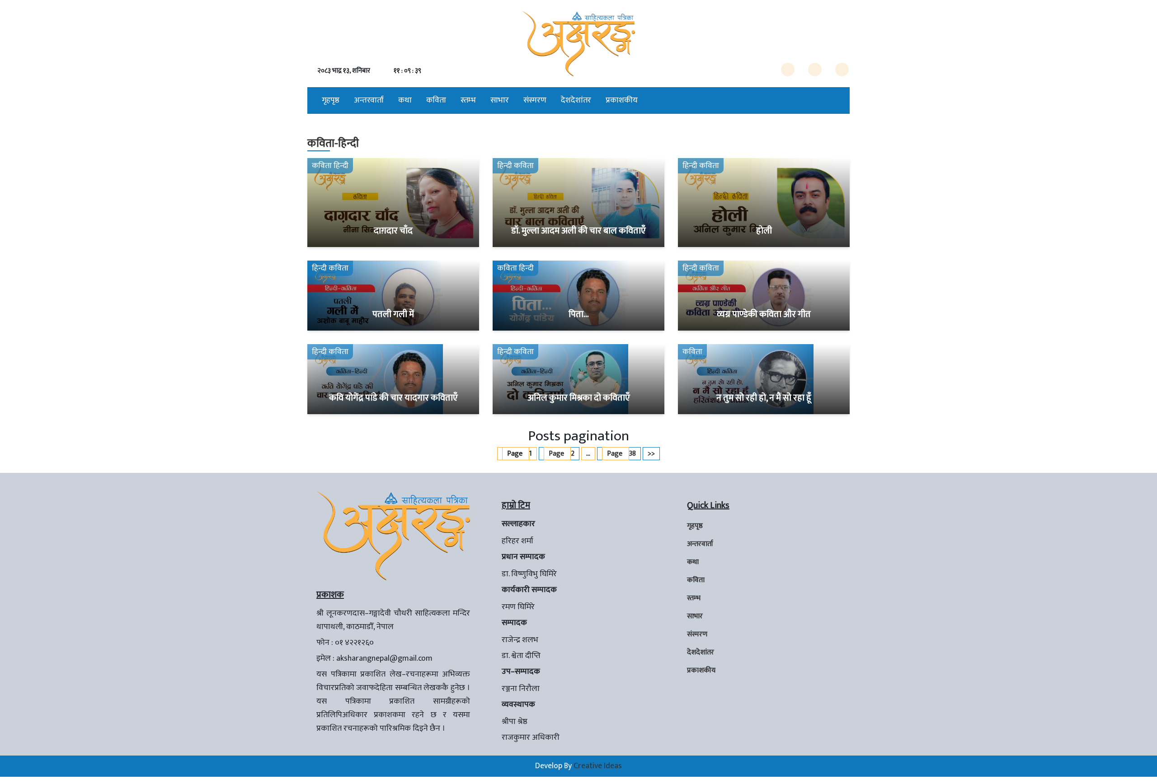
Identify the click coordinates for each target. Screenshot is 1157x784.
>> (651, 454)
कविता (436, 100)
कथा (405, 100)
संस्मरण (534, 100)
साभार (499, 100)
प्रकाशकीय (622, 100)
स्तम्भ (468, 100)
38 (621, 454)
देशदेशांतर (576, 100)
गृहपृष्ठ (330, 100)
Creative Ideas (598, 766)
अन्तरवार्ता (369, 100)
